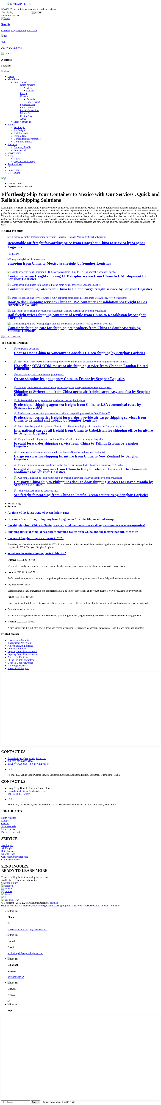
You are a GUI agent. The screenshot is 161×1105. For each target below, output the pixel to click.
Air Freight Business (18, 665)
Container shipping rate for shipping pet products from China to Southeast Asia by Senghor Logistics (74, 329)
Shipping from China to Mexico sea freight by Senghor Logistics (59, 263)
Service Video (15, 164)
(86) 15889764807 (38, 929)
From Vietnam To (22, 121)
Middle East (26, 113)
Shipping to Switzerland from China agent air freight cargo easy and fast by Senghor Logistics (82, 393)
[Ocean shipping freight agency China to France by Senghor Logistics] (39, 374)
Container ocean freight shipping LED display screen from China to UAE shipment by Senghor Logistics (77, 277)
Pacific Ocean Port (29, 110)
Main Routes (14, 79)
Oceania (24, 96)
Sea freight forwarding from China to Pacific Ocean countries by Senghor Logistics (81, 495)
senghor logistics (9, 905)
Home (11, 76)
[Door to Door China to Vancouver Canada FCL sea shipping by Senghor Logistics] (26, 348)
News (10, 155)
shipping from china (110, 905)
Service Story (14, 153)
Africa (23, 119)
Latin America (27, 107)
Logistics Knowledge (24, 161)
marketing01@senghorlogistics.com (25, 953)
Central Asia (26, 116)
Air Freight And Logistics (20, 645)
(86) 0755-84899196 (18, 929)
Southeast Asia (27, 104)
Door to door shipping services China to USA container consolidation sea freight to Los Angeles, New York (77, 303)
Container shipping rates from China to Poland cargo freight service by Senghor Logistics (80, 289)
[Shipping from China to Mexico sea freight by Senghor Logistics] (26, 259)
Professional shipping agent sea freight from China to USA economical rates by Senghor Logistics (77, 405)
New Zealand (33, 102)
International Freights (18, 668)
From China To (21, 82)
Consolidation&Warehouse (27, 138)
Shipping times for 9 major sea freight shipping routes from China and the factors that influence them (73, 531)
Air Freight (19, 130)
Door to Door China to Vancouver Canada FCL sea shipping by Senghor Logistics (79, 353)
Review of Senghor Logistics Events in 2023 (36, 538)
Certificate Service (23, 141)
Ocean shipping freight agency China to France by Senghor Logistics (69, 379)
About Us (12, 144)
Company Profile (22, 147)
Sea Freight (19, 127)
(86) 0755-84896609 (18, 764)
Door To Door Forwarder (20, 662)
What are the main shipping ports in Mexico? (37, 553)
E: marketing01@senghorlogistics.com (27, 758)
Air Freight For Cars (18, 657)
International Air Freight (19, 643)
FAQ (10, 167)
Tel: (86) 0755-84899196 (20, 761)
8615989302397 (16, 977)
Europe (23, 93)
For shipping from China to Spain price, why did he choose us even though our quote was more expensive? (76, 525)
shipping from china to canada (22, 651)
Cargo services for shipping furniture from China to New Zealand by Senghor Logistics (76, 457)
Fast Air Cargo (92, 905)
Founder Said (20, 150)
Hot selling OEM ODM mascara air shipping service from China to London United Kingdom (81, 367)
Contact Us (13, 170)
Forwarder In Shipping (19, 640)
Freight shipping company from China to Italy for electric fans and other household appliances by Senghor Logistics (81, 470)
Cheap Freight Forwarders (21, 660)
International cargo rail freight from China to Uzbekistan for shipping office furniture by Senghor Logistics (83, 431)
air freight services (47, 905)
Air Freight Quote (28, 905)
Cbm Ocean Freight (17, 648)
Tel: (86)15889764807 (19, 794)
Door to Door (20, 136)
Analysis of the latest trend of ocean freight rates (38, 512)
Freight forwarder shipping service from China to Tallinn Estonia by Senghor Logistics (76, 444)
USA (29, 87)
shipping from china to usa (70, 905)
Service (11, 124)
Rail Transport (21, 133)
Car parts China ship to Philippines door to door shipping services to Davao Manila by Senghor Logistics (83, 483)
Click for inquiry (9, 883)
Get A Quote (14, 172)
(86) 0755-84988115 (39, 764)
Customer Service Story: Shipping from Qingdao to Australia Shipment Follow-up (61, 519)
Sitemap (54, 902)
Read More (13, 253)
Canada (30, 90)
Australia (30, 99)
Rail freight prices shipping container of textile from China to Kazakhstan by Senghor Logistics (77, 316)
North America (27, 85)
